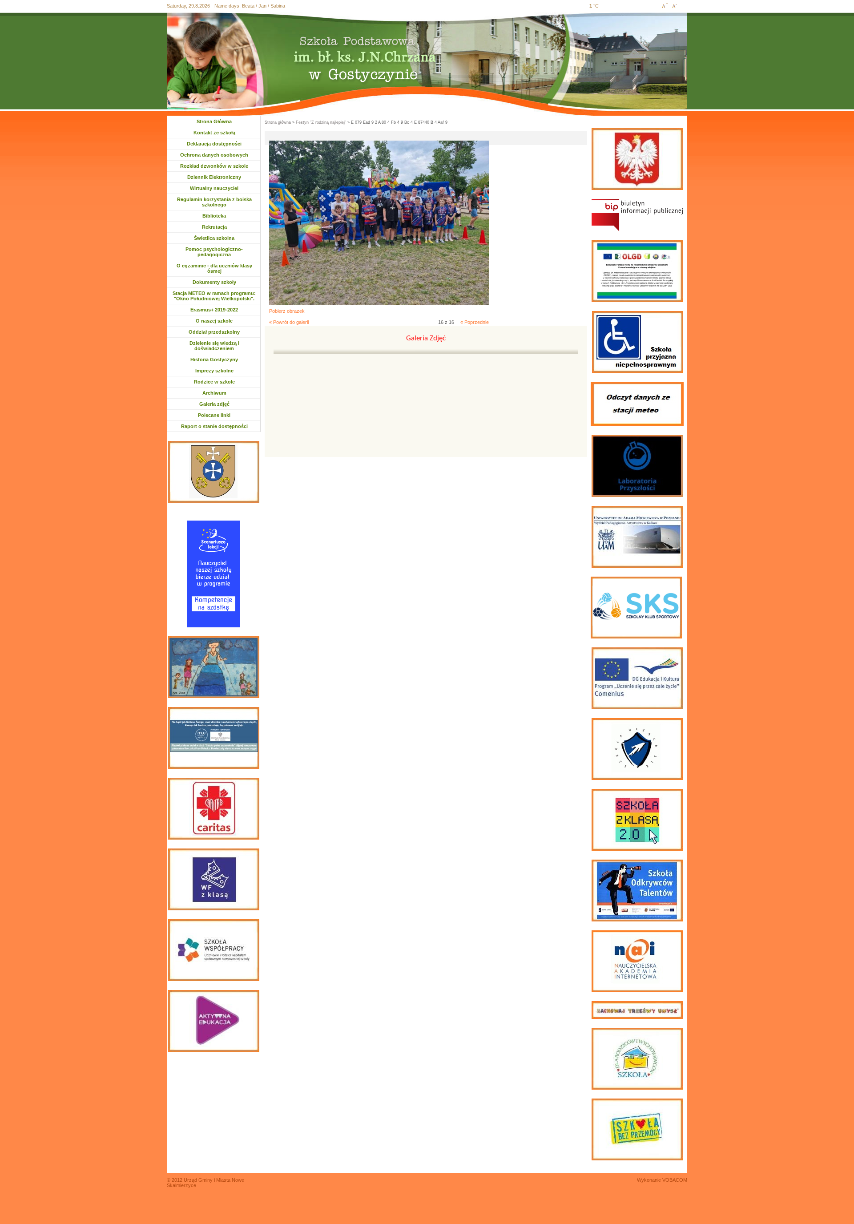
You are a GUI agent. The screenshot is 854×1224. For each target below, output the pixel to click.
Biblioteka (214, 215)
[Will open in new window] (637, 215)
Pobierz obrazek (287, 311)
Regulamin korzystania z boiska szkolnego (214, 202)
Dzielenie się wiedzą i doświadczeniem (214, 345)
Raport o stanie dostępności (214, 426)
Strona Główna (214, 121)
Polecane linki (214, 415)
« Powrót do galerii (289, 322)
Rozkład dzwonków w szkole (214, 166)
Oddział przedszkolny (214, 332)
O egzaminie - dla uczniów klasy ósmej (214, 268)
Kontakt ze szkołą (214, 132)
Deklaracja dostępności (214, 143)
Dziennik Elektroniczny (214, 177)
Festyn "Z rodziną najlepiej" (321, 122)
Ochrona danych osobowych (214, 155)
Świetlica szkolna (214, 238)
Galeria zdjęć (214, 404)
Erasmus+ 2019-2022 (214, 309)
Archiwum (218, 393)
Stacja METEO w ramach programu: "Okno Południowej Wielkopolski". (214, 296)
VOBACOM (674, 1180)
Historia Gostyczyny (214, 359)
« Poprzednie (474, 322)
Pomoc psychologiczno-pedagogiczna (214, 251)
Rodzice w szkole (214, 381)
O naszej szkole (214, 320)
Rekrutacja (218, 227)
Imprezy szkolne (214, 370)
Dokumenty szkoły (214, 282)
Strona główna (278, 122)
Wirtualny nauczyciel (214, 188)
